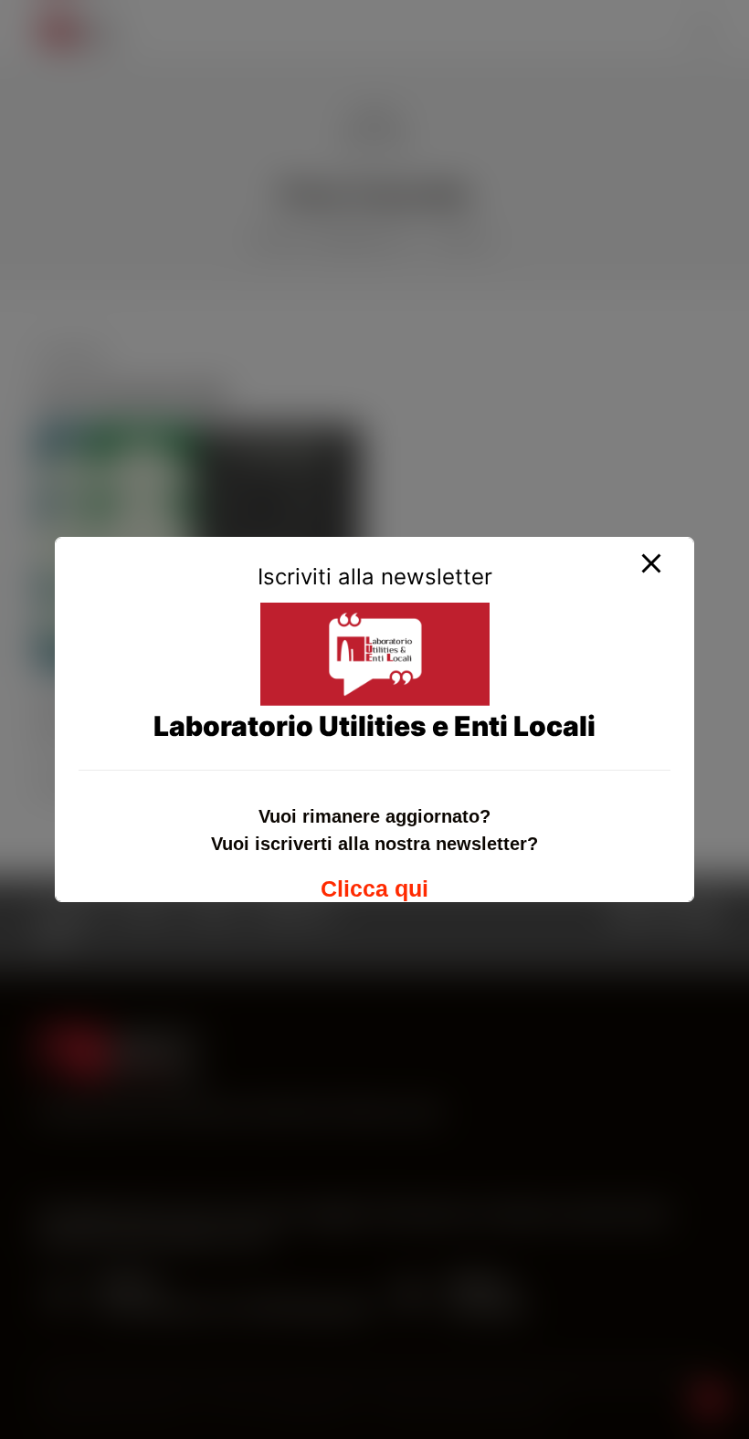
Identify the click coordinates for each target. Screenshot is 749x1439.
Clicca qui (374, 888)
